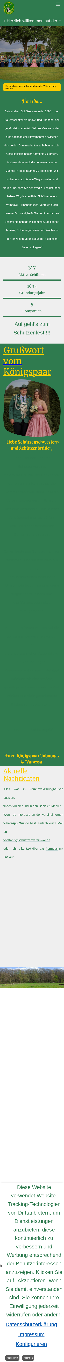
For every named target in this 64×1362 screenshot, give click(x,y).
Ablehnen (28, 1358)
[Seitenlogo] (8, 8)
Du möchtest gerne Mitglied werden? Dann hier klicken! (30, 87)
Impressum (31, 1334)
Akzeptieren (12, 1358)
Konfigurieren (31, 1344)
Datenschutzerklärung (31, 1324)
